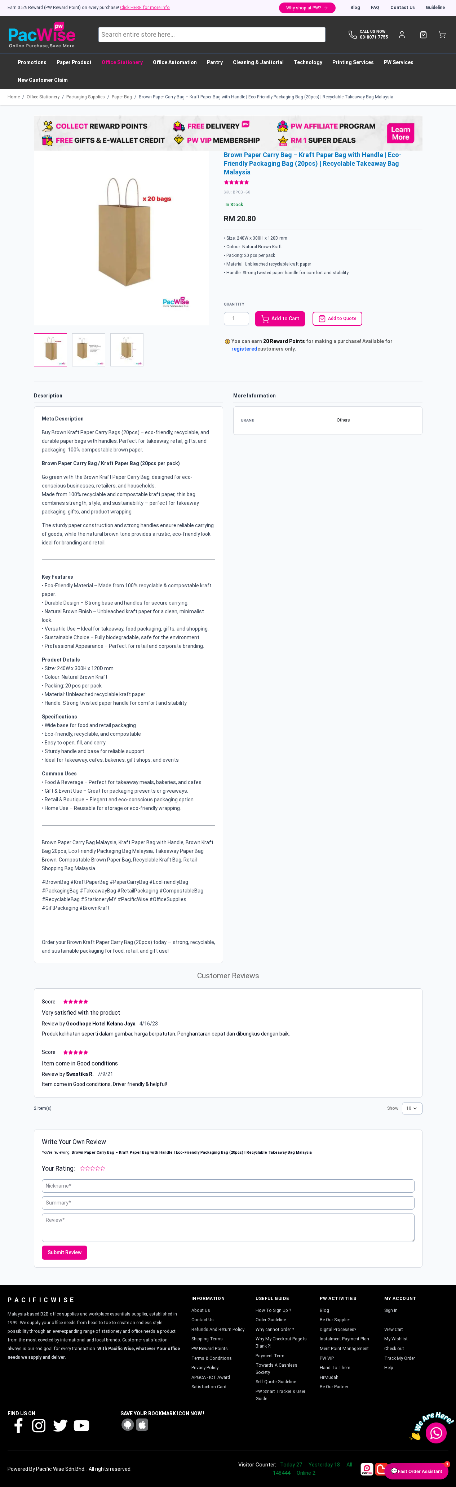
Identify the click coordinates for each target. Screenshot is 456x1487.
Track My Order (399, 1358)
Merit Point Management (344, 1348)
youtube (80, 1425)
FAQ (375, 7)
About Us (200, 1310)
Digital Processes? (338, 1329)
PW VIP (327, 1358)
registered (244, 349)
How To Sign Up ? (273, 1310)
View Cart (393, 1329)
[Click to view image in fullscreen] (121, 238)
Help (388, 1367)
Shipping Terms (207, 1338)
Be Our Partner (334, 1386)
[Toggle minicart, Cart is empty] (442, 34)
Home (14, 96)
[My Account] (401, 34)
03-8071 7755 (374, 37)
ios (142, 1424)
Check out (394, 1348)
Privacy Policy (204, 1367)
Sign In (391, 1310)
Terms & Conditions (211, 1358)
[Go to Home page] (42, 34)
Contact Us (402, 7)
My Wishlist (396, 1338)
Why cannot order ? (275, 1329)
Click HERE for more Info (145, 7)
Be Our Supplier (335, 1319)
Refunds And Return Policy (217, 1329)
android (127, 1424)
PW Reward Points (209, 1348)
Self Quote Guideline (276, 1381)
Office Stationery (43, 96)
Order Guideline (271, 1319)
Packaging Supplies (85, 96)
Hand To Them (335, 1367)
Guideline (435, 7)
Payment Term (270, 1355)
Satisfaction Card (208, 1386)
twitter (59, 1425)
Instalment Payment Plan (344, 1338)
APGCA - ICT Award (210, 1377)
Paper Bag (122, 96)
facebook (18, 1425)
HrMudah (329, 1377)
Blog (355, 7)
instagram (38, 1425)
